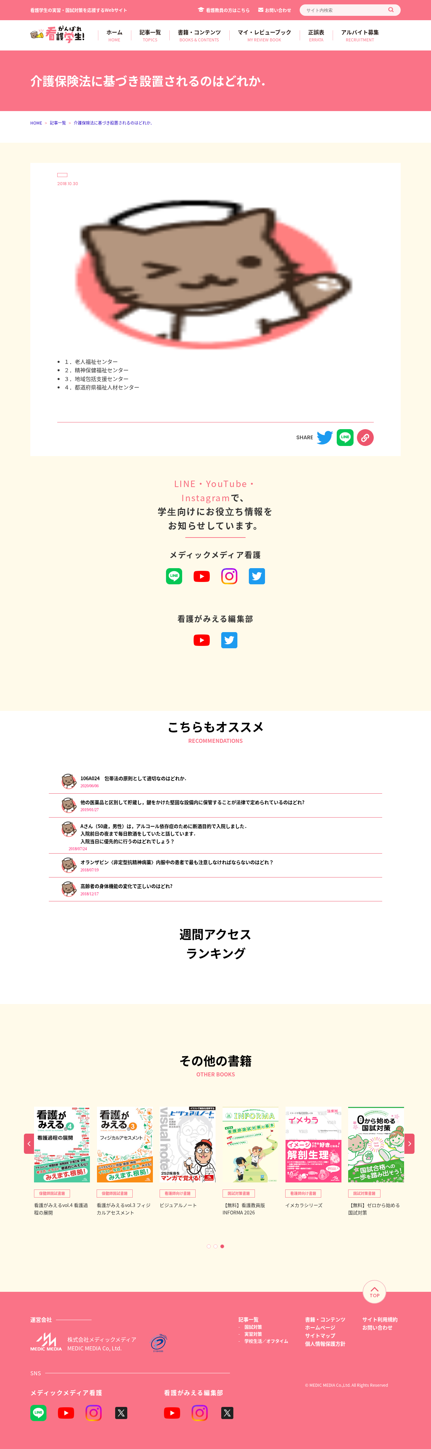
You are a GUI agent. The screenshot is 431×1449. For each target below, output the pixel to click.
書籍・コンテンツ (325, 1319)
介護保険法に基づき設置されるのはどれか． (114, 123)
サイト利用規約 (380, 1319)
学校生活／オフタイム (266, 1341)
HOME (36, 123)
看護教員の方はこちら (228, 10)
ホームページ (320, 1327)
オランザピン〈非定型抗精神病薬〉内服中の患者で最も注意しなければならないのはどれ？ (177, 862)
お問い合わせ (278, 10)
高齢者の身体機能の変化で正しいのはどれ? (126, 886)
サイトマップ (320, 1335)
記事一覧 (58, 123)
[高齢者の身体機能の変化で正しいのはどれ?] (69, 895)
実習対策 (253, 1334)
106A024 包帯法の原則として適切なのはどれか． (134, 778)
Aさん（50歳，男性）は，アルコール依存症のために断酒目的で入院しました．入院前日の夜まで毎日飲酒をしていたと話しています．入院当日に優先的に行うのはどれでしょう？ (164, 833)
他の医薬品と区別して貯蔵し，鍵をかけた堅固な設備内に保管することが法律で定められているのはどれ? (192, 802)
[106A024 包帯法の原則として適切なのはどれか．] (69, 788)
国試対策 (253, 1326)
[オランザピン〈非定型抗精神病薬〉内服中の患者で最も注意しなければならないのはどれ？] (69, 871)
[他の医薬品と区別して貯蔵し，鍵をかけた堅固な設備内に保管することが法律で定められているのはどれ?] (69, 811)
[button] (209, 1246)
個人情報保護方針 (325, 1343)
